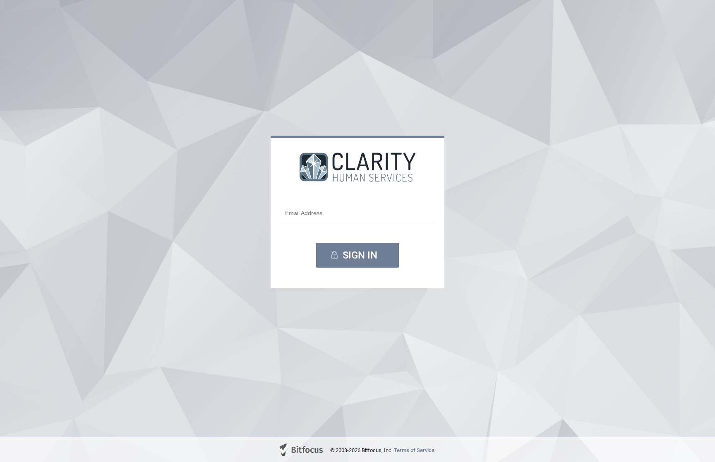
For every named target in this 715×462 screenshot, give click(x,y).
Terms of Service (414, 450)
